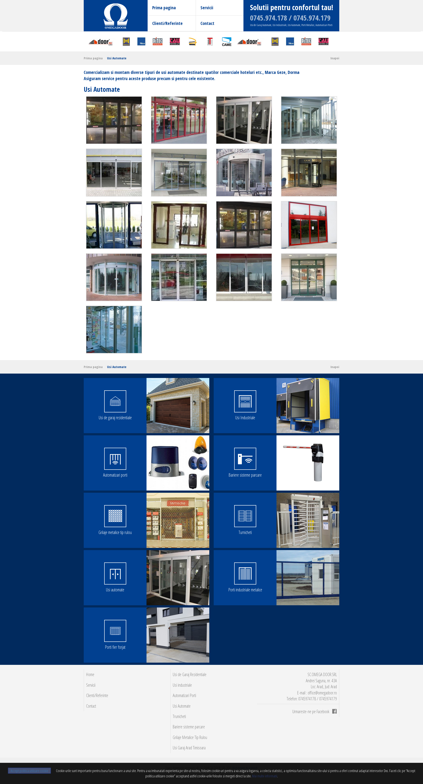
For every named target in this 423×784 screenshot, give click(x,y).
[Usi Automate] (114, 120)
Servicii (206, 8)
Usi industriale (182, 685)
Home (90, 674)
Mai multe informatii (264, 775)
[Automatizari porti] (178, 463)
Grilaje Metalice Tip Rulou (190, 737)
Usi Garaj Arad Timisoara (189, 748)
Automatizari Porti (184, 695)
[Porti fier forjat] (178, 635)
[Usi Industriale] (307, 405)
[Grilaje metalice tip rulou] (178, 520)
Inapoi (334, 58)
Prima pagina (164, 8)
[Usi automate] (178, 577)
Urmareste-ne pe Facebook (311, 711)
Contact (207, 23)
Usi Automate (116, 58)
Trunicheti (179, 716)
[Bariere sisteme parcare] (307, 463)
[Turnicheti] (307, 520)
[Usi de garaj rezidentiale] (178, 405)
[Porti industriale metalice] (307, 577)
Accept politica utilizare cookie (29, 770)
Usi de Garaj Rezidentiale (189, 674)
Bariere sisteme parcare (189, 727)
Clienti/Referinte (167, 23)
